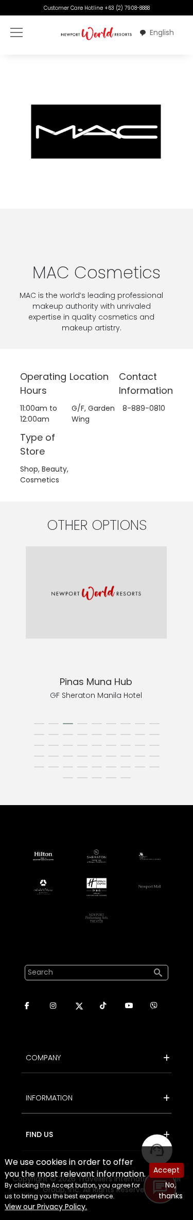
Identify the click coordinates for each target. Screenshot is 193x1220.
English (162, 32)
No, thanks (171, 1190)
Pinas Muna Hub (96, 681)
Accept (166, 1170)
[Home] (96, 33)
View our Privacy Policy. (46, 1206)
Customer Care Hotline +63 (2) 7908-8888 (97, 8)
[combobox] (156, 33)
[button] (39, 723)
